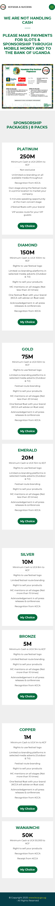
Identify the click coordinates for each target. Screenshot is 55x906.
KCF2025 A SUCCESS (20, 7)
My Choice (27, 226)
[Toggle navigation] (52, 7)
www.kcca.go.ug (37, 897)
